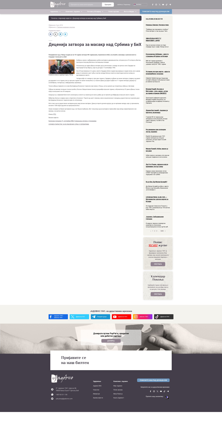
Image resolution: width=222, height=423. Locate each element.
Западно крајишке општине (66, 27)
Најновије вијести (65, 18)
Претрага (108, 4)
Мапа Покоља (118, 394)
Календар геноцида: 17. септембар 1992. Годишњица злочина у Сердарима (72, 121)
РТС (54, 114)
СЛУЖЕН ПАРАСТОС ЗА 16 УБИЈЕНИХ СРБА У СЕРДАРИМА (69, 124)
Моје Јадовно (117, 386)
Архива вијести (98, 398)
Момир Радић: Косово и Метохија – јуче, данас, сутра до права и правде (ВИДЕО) (157, 91)
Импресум (96, 394)
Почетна (54, 18)
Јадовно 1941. (97, 386)
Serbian (138, 4)
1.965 (162, 231)
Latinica (119, 5)
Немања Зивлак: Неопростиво (157, 25)
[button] (51, 34)
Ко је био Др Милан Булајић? (156, 182)
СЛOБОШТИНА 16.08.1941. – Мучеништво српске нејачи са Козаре (157, 199)
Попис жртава (113, 11)
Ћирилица (127, 5)
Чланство (96, 390)
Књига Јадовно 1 (118, 398)
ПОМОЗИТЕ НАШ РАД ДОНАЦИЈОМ (155, 11)
